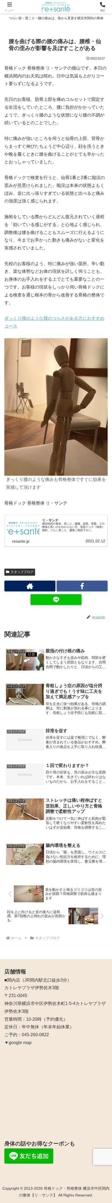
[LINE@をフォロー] (56, 599)
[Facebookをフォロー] (82, 586)
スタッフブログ (22, 572)
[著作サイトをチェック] (29, 586)
